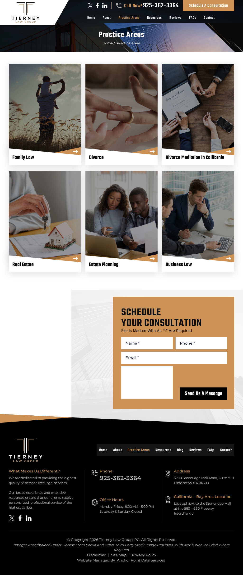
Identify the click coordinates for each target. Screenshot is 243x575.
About (107, 18)
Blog (180, 450)
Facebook (97, 5)
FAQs (192, 18)
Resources (154, 18)
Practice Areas (129, 18)
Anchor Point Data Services (141, 560)
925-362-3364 (161, 5)
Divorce (121, 109)
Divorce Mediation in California (198, 109)
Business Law (198, 216)
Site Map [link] (118, 555)
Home (91, 18)
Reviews (175, 18)
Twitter (90, 5)
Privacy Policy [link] (144, 555)
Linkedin (104, 5)
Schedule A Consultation (208, 5)
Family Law (45, 109)
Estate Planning (121, 216)
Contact (209, 18)
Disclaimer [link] (96, 555)
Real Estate (45, 216)
